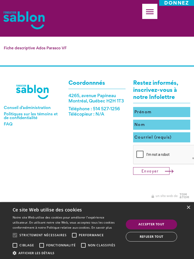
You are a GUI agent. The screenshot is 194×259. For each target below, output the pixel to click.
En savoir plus (101, 227)
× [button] (188, 207)
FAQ (8, 123)
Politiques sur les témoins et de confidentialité (31, 115)
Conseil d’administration (27, 107)
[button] (67, 252)
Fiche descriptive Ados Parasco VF (35, 48)
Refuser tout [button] (151, 236)
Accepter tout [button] (151, 224)
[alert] (97, 230)
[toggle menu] (149, 11)
